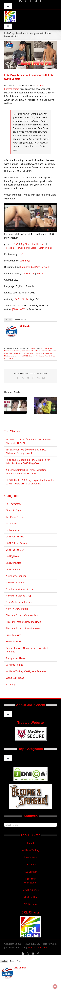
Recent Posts (20, 320)
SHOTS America (31, 889)
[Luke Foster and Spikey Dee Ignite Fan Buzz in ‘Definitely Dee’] (15, 398)
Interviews (11, 523)
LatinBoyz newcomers (26, 353)
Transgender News (15, 658)
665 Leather (30, 871)
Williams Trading (14, 664)
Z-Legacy (32, 348)
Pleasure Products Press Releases (23, 628)
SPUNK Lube (30, 904)
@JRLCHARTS (18, 309)
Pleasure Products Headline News (23, 621)
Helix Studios (30, 882)
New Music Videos (15, 582)
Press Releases (13, 635)
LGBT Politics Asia (15, 536)
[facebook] (40, 1)
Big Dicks (25, 244)
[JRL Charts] (11, 327)
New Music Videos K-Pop (18, 595)
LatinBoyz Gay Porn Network (35, 267)
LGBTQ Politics (13, 562)
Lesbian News (13, 530)
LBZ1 (21, 254)
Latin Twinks (45, 247)
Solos (33, 247)
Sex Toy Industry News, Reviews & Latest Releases (27, 650)
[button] (6, 406)
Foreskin (9, 247)
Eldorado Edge (13, 510)
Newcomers (22, 247)
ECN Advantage (14, 503)
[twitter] (31, 1)
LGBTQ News (12, 556)
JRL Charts (24, 326)
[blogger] (20, 1)
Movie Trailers (13, 569)
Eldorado (30, 843)
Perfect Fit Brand (30, 897)
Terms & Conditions (37, 947)
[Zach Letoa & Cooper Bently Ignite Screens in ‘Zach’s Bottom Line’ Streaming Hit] (45, 398)
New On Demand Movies (18, 602)
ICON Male (30, 879)
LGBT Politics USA (15, 549)
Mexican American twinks (13, 356)
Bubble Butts (38, 244)
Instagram (29, 273)
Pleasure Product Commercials (22, 615)
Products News (13, 641)
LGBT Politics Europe (16, 543)
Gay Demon (30, 864)
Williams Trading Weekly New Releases (26, 671)
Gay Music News (14, 517)
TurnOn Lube (30, 857)
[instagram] (36, 1)
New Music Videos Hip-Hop (20, 589)
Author (8, 320)
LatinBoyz (25, 260)
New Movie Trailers (16, 575)
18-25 (15, 244)
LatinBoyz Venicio (41, 353)
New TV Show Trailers (17, 608)
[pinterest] (25, 1)
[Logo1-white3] (10, 12)
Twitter (40, 273)
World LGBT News (15, 677)
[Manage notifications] (55, 986)
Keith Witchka (21, 299)
